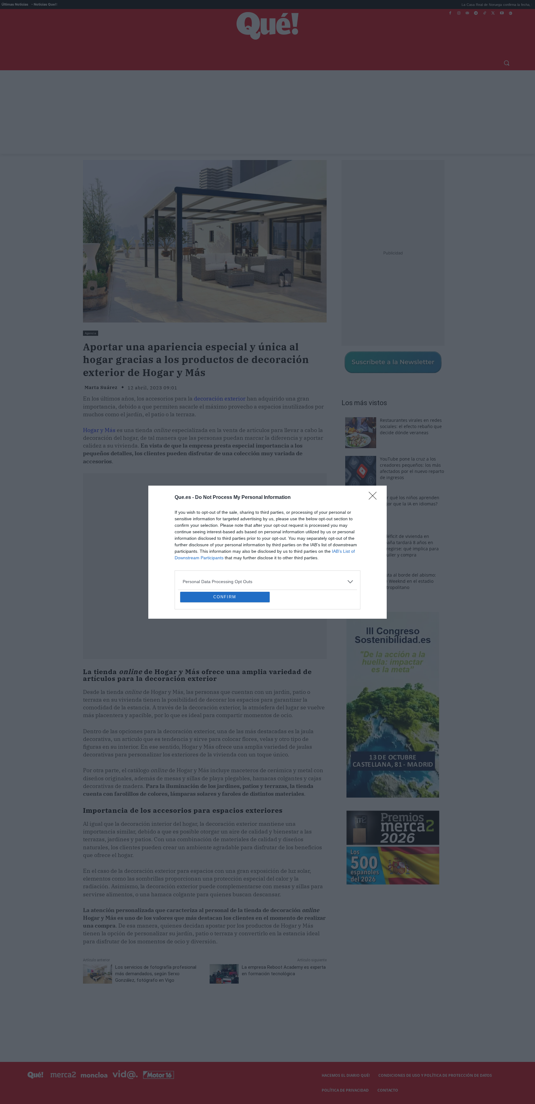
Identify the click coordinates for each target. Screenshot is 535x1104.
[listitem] (267, 537)
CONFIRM (224, 641)
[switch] (344, 550)
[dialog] (267, 552)
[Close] (375, 453)
